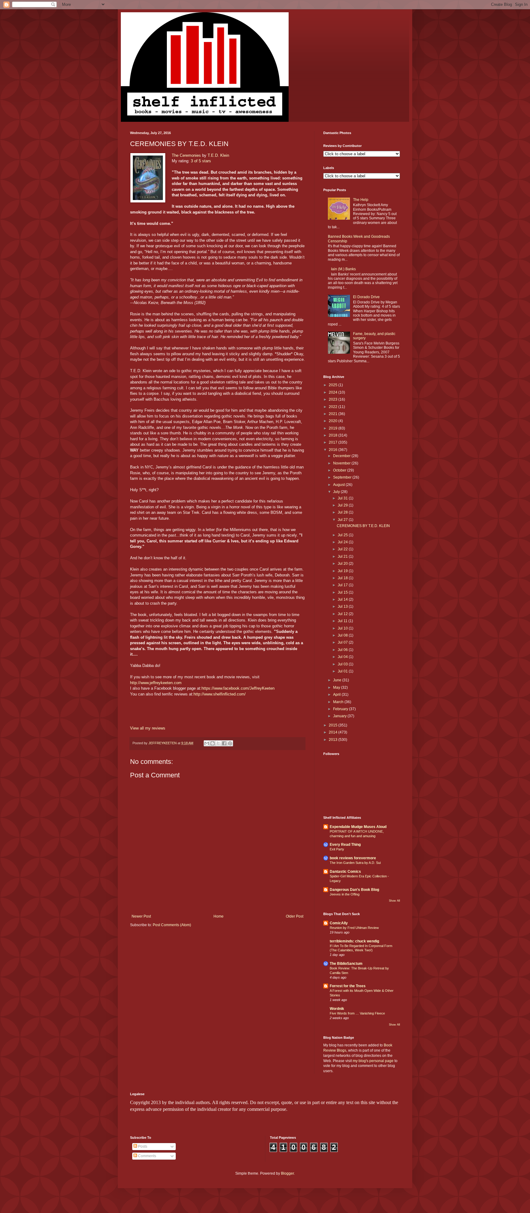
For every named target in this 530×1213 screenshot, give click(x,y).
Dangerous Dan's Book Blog (354, 890)
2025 (333, 385)
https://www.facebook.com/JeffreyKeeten (238, 688)
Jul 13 (343, 606)
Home (218, 916)
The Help (360, 200)
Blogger (287, 1173)
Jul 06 (343, 650)
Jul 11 (343, 621)
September (342, 477)
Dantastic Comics (345, 871)
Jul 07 (343, 642)
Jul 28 (343, 512)
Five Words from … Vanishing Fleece (357, 1013)
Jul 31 (343, 498)
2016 (333, 450)
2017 (333, 442)
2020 (333, 421)
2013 (333, 739)
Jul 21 (343, 556)
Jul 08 (343, 635)
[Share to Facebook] (224, 743)
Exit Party (337, 849)
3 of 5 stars (201, 161)
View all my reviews (147, 728)
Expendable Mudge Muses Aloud (358, 827)
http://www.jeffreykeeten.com (156, 682)
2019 (333, 428)
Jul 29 (343, 505)
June (337, 680)
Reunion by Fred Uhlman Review (354, 928)
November (342, 463)
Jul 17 (343, 585)
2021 (333, 414)
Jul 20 (343, 563)
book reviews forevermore (353, 858)
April (337, 694)
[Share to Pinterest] (230, 743)
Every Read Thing (345, 844)
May (337, 687)
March (338, 702)
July (337, 492)
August (339, 485)
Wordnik (337, 1009)
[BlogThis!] (212, 743)
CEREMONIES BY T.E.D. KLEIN (363, 526)
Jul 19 (343, 571)
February (341, 709)
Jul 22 (343, 549)
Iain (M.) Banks (343, 269)
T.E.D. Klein (218, 155)
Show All (394, 900)
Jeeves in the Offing (344, 894)
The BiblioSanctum (346, 963)
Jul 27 (343, 520)
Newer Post (141, 916)
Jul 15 (343, 592)
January (340, 716)
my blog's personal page (373, 1061)
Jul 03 (343, 664)
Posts (142, 1146)
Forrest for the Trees (348, 986)
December (342, 456)
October (340, 470)
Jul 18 (343, 578)
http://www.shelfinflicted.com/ (220, 694)
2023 (333, 399)
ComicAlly (339, 923)
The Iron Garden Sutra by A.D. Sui (355, 863)
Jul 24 (343, 542)
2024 (333, 392)
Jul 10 (343, 628)
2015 (333, 725)
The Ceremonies (186, 155)
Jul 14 (343, 599)
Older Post (294, 916)
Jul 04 (343, 657)
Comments (146, 1156)
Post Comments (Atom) (172, 925)
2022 (333, 407)
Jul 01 (343, 671)
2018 (333, 435)
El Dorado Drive (366, 297)
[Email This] (207, 743)
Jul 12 (343, 614)
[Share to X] (218, 743)
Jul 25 (343, 535)
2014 (333, 732)
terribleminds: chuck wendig (354, 941)
